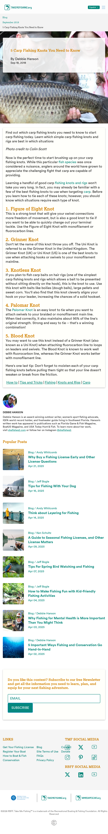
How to (12, 382)
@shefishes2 (64, 430)
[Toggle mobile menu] (103, 7)
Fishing (50, 382)
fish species (67, 162)
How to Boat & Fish (14, 755)
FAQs (40, 755)
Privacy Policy (45, 760)
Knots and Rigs (69, 382)
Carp (86, 382)
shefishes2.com (17, 430)
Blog (5, 17)
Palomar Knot (23, 310)
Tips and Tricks (31, 382)
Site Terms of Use (47, 751)
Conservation (11, 760)
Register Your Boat (14, 751)
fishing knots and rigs (71, 183)
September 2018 (11, 22)
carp (87, 192)
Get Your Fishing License (18, 747)
